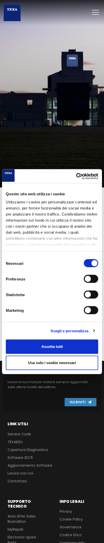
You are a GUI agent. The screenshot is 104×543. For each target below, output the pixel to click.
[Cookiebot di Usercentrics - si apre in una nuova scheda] (76, 176)
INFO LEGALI (72, 501)
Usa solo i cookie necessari (52, 363)
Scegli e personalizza (69, 330)
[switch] (91, 279)
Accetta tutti (52, 346)
